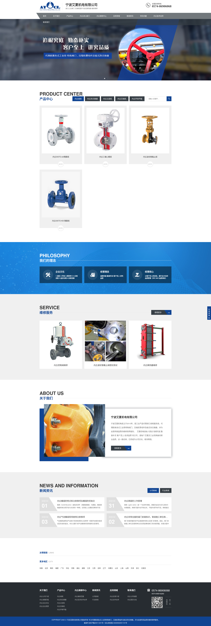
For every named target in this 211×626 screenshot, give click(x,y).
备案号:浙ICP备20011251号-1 (94, 623)
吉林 (99, 568)
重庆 (51, 568)
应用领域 (116, 16)
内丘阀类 (78, 98)
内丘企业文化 (44, 603)
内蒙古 (110, 568)
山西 (127, 568)
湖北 (78, 568)
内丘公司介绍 (44, 596)
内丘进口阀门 (85, 16)
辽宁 (104, 568)
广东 (62, 568)
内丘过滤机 (107, 98)
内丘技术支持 (158, 16)
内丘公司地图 (132, 596)
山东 (116, 568)
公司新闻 (153, 490)
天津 (132, 568)
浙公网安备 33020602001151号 (116, 623)
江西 (93, 568)
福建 (56, 568)
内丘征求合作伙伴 (81, 599)
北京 (46, 568)
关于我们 (56, 16)
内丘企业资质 (44, 606)
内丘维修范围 (79, 596)
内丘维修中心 (101, 16)
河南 (72, 568)
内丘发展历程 (44, 599)
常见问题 (143, 16)
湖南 (83, 568)
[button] (104, 78)
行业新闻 (165, 490)
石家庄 (143, 568)
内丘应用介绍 (114, 596)
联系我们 (46, 22)
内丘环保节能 (137, 98)
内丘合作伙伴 (114, 599)
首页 (44, 16)
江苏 (88, 568)
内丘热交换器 (92, 98)
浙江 (137, 568)
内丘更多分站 (132, 599)
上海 (121, 568)
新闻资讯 (130, 16)
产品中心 (69, 16)
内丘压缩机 (121, 98)
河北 (67, 568)
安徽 (41, 568)
